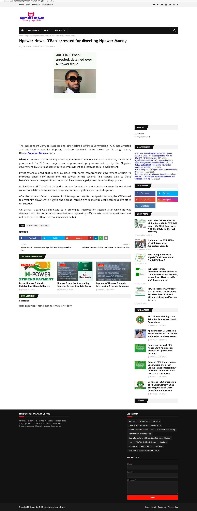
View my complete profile (142, 137)
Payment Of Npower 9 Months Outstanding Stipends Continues (112, 285)
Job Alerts (156, 421)
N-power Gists (32, 226)
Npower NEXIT (156, 425)
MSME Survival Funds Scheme (146, 442)
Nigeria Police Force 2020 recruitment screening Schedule (149, 438)
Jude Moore (26, 46)
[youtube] (166, 4)
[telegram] (170, 4)
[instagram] (173, 4)
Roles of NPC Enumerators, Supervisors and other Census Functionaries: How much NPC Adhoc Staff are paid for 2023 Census (162, 368)
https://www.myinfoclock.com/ (54, 507)
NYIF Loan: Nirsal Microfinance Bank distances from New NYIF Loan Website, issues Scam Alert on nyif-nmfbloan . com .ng (155, 176)
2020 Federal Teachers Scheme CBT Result (144, 451)
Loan (130, 442)
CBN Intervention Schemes (138, 425)
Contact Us (162, 507)
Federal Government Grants (138, 430)
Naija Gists (28, 36)
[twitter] (154, 4)
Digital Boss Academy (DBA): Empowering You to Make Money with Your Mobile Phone (154, 161)
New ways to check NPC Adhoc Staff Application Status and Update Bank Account (160, 349)
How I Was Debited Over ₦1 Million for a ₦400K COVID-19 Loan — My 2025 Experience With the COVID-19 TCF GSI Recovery (153, 155)
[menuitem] (22, 30)
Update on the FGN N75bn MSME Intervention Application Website (161, 243)
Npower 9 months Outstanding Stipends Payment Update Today (74, 285)
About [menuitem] (47, 30)
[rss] (157, 4)
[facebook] (177, 4)
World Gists (133, 446)
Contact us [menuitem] (59, 30)
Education (159, 446)
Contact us (36, 4)
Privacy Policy (47, 4)
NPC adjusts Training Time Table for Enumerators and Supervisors (162, 319)
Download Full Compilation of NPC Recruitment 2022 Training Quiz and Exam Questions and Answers (162, 386)
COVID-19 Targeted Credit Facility (163, 430)
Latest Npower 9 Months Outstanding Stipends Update (34, 285)
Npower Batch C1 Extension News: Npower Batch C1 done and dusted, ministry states (162, 333)
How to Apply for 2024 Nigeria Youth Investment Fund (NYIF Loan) (161, 257)
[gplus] (162, 4)
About (28, 4)
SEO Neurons (30, 507)
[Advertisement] (75, 121)
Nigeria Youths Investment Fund (140, 434)
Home (21, 4)
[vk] (145, 205)
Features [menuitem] (32, 30)
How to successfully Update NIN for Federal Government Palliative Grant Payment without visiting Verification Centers (162, 294)
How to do (163, 442)
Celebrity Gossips (146, 446)
